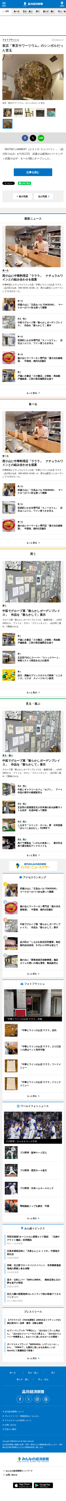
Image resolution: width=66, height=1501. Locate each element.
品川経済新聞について (14, 1411)
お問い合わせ (10, 1425)
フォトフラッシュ (10, 39)
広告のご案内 (10, 1429)
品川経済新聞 (33, 4)
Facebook (20, 1399)
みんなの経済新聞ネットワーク (33, 1459)
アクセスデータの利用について (18, 1420)
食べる (17, 11)
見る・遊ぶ (28, 11)
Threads (46, 1399)
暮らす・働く (49, 11)
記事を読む (33, 172)
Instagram (37, 1399)
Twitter (28, 1399)
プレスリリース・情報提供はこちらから (22, 1416)
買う (38, 11)
